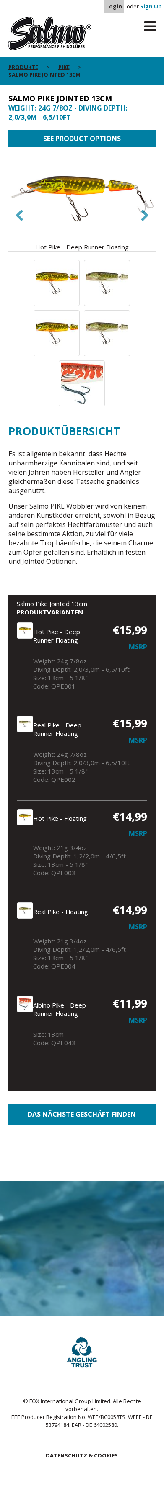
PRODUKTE (23, 67)
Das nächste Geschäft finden (82, 1114)
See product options (82, 138)
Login (114, 6)
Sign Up (151, 6)
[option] (82, 203)
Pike (64, 67)
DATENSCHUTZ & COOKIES (82, 1455)
